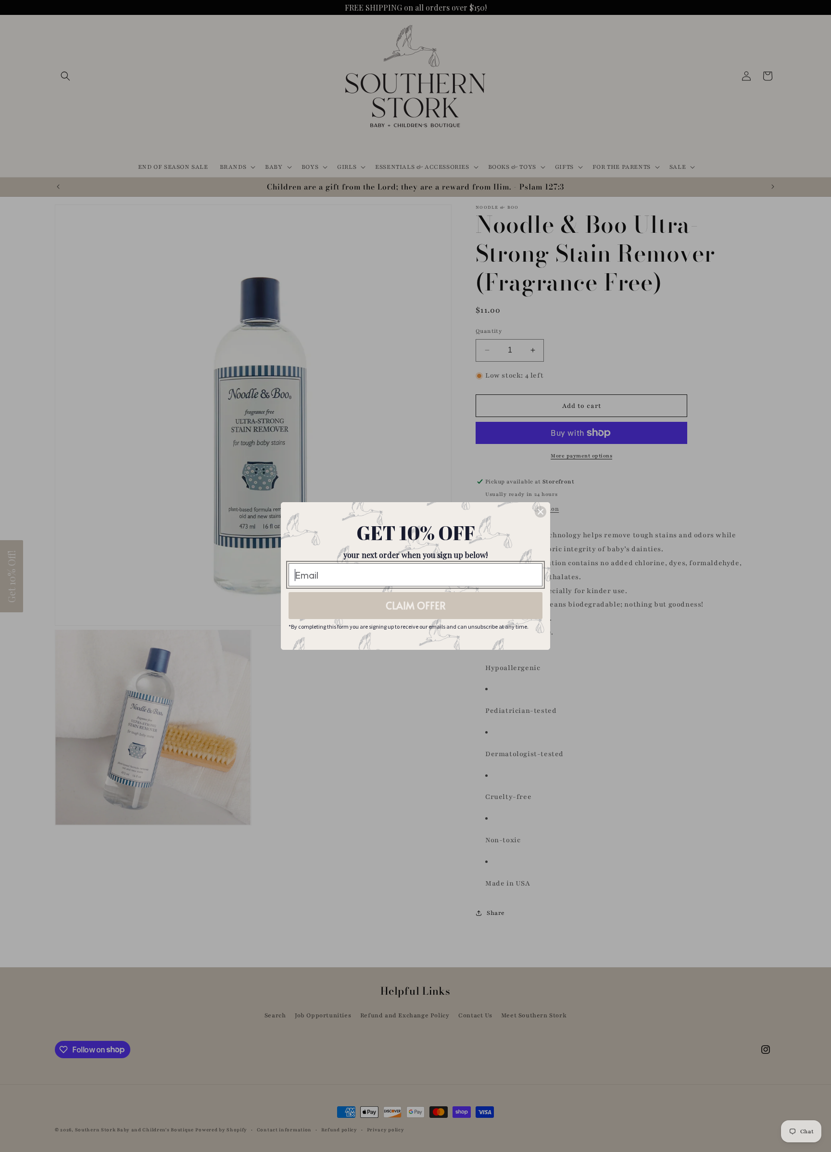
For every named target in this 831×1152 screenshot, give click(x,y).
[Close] (540, 512)
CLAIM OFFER (416, 605)
